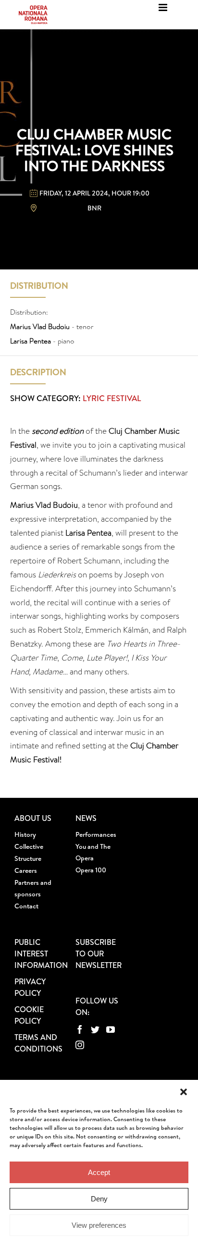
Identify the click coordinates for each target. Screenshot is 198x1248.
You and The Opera (93, 852)
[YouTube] (110, 1029)
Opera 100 (90, 870)
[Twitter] (95, 1029)
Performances (95, 834)
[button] (183, 1092)
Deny (99, 1199)
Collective (28, 846)
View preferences (99, 1225)
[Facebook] (79, 1029)
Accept (99, 1172)
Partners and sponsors (32, 888)
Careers (25, 870)
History (25, 834)
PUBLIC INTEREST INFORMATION (41, 953)
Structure (27, 858)
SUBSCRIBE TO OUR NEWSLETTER (98, 953)
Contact (26, 906)
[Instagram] (79, 1044)
